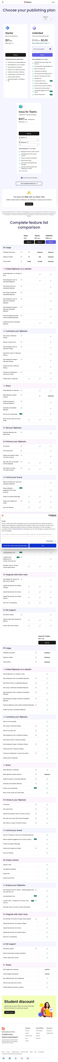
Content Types (39, 1030)
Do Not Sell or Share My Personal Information (12, 1053)
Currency (45, 17)
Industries (38, 1038)
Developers (49, 1030)
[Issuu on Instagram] (22, 1058)
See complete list (23, 170)
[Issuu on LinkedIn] (9, 1058)
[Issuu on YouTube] (28, 1058)
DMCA (31, 1051)
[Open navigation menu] (2, 2)
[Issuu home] (27, 2)
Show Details (49, 541)
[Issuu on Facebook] (3, 1058)
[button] (29, 140)
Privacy (8, 1051)
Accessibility (41, 1051)
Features (38, 1033)
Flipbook (38, 1035)
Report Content (24, 1051)
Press (26, 1038)
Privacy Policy (17, 529)
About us (27, 1030)
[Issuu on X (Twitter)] (16, 1058)
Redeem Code (50, 1033)
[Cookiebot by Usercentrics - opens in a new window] (49, 515)
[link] (53, 2)
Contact (27, 1040)
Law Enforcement (15, 1051)
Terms (3, 1051)
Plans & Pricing (28, 1035)
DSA (35, 1051)
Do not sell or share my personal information (15, 545)
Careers (27, 1033)
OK (43, 545)
